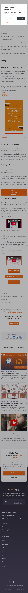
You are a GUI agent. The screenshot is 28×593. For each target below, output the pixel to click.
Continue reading (6, 22)
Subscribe (21, 18)
